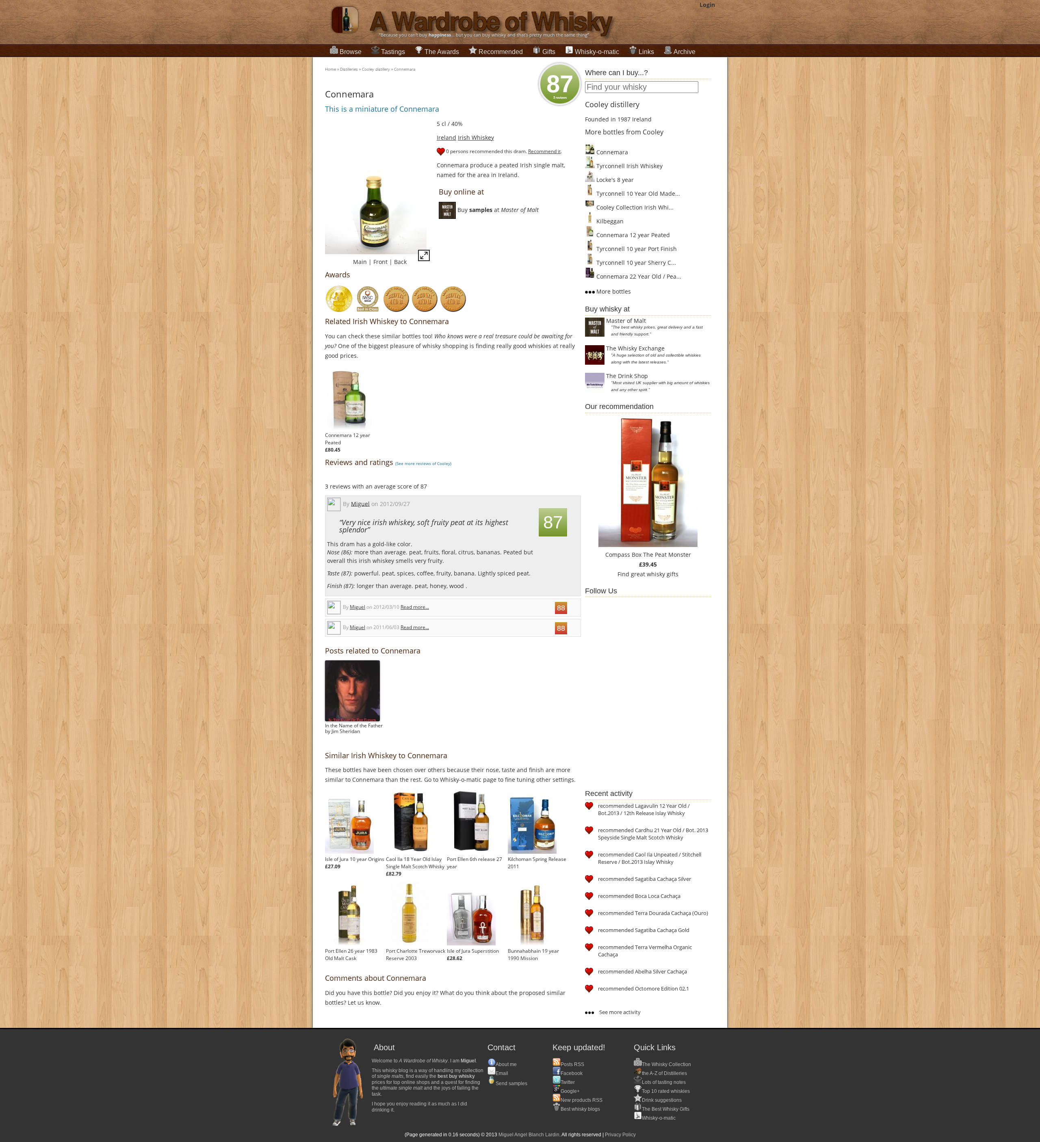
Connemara (404, 69)
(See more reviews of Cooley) (423, 463)
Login (707, 5)
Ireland (446, 137)
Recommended (501, 51)
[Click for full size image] (424, 257)
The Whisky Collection (666, 1064)
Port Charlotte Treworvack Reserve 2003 (415, 954)
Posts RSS (572, 1064)
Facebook (572, 1073)
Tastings (393, 51)
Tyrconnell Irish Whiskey (629, 166)
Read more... (415, 606)
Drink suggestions (662, 1100)
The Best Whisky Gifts (665, 1109)
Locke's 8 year (614, 180)
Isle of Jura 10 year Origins (354, 859)
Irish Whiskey (476, 137)
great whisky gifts (654, 574)
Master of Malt (626, 320)
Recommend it (544, 151)
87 (559, 84)
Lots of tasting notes (664, 1082)
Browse (351, 51)
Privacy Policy (620, 1135)
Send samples (511, 1083)
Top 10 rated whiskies (666, 1091)
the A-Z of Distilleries (664, 1073)
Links (646, 51)
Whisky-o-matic (597, 51)
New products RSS (581, 1100)
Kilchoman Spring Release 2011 (537, 863)
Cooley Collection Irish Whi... (634, 207)
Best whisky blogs (580, 1109)
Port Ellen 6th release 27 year (474, 863)
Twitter (568, 1082)
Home (330, 69)
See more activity (619, 1012)
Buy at (497, 210)
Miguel (360, 503)
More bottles (613, 291)
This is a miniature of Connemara (382, 109)
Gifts (548, 51)
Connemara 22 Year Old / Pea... (638, 276)
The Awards (442, 51)
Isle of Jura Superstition (473, 950)
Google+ (570, 1091)
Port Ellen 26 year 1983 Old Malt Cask (351, 954)
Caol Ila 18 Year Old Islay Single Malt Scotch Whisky (415, 863)
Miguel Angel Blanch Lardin (528, 1135)
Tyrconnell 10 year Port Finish (636, 249)
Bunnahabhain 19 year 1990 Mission (533, 954)
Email (502, 1073)
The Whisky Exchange (635, 348)
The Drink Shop (627, 376)
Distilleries (349, 69)
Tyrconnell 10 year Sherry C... (635, 262)
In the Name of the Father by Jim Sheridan (354, 728)
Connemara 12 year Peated (347, 439)
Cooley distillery (376, 69)
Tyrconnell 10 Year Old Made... (637, 193)
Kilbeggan (609, 221)
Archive (685, 51)
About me (506, 1064)
